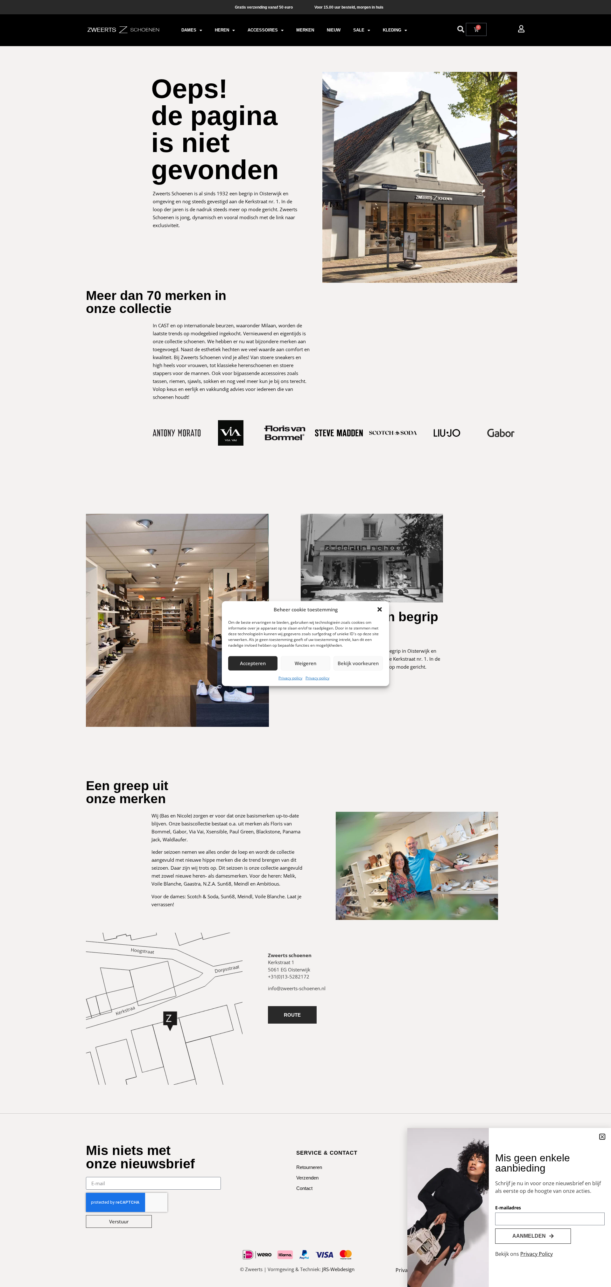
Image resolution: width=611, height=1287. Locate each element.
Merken (305, 30)
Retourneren (309, 1167)
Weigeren (305, 663)
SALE (358, 30)
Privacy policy (290, 677)
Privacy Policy (536, 1253)
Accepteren (253, 663)
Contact (304, 1188)
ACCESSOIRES (263, 30)
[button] (379, 609)
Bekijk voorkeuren (358, 663)
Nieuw (334, 30)
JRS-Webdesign (338, 1269)
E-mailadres (508, 1208)
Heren (222, 30)
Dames (188, 30)
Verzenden (307, 1177)
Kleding (392, 30)
